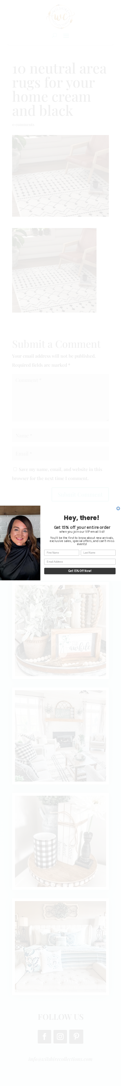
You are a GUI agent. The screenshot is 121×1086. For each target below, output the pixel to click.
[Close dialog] (118, 508)
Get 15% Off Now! (79, 571)
